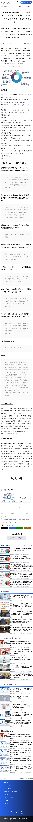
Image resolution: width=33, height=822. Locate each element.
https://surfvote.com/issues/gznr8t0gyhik (13, 102)
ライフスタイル (14, 513)
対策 (3, 522)
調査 (27, 513)
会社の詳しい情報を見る (16, 538)
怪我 (7, 522)
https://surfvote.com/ (11, 434)
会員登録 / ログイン (26, 2)
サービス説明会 (8, 789)
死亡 (15, 522)
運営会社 (6, 783)
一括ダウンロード (17, 507)
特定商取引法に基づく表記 (10, 791)
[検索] (17, 2)
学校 (23, 519)
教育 (11, 522)
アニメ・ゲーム (26, 6)
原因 (14, 519)
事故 (10, 519)
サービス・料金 (8, 786)
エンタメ (12, 6)
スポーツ (18, 6)
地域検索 (6, 6)
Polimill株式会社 (28, 43)
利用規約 (6, 795)
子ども (18, 519)
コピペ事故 (4, 519)
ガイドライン (7, 800)
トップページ (5, 778)
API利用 (6, 804)
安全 (27, 519)
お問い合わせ (7, 806)
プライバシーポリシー (9, 798)
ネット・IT (22, 513)
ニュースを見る (27, 545)
